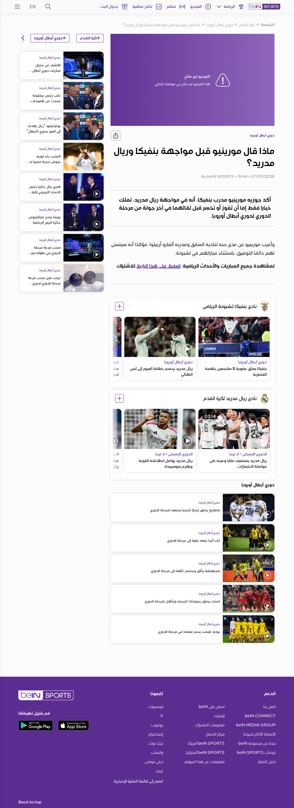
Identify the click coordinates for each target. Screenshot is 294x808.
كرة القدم (247, 25)
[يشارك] (116, 135)
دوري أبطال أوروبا (219, 25)
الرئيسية (267, 25)
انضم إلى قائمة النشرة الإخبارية (138, 781)
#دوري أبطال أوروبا (50, 38)
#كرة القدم (90, 38)
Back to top (29, 802)
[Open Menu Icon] (17, 6)
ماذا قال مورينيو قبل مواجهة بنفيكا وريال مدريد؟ (161, 25)
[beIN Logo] (264, 6)
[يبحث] (48, 6)
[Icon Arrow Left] (116, 349)
